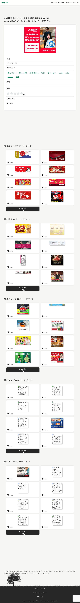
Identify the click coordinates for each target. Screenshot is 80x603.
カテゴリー (54, 2)
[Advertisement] (42, 10)
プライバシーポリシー (40, 592)
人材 (17, 77)
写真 (43, 73)
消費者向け (34, 73)
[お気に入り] (8, 103)
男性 (67, 73)
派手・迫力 (52, 73)
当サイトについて (40, 588)
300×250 (23, 73)
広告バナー (12, 73)
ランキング (69, 2)
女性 (61, 73)
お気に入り (76, 2)
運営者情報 (40, 596)
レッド (10, 77)
